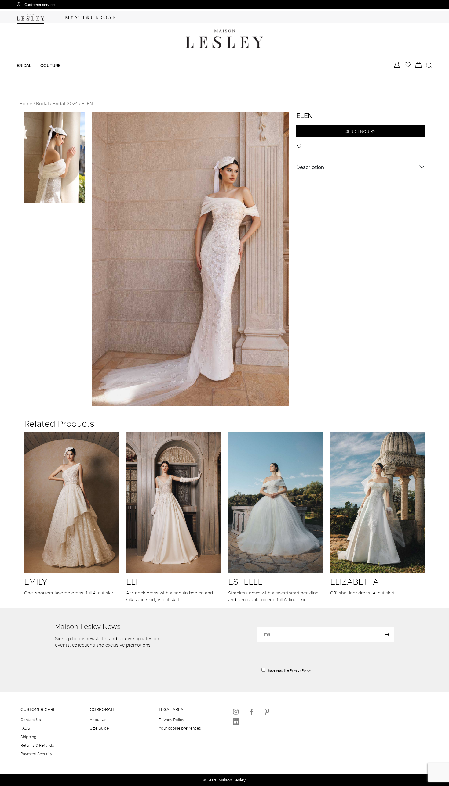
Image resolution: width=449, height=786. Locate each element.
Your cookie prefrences (180, 728)
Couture (50, 65)
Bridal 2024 (65, 103)
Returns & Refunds (37, 745)
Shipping (28, 736)
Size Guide (99, 728)
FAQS (25, 728)
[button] (300, 145)
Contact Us (30, 719)
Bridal (24, 65)
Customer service (39, 5)
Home (25, 103)
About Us (98, 719)
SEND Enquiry (360, 131)
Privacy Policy (300, 670)
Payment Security (36, 753)
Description (310, 166)
